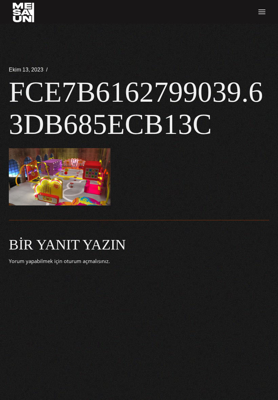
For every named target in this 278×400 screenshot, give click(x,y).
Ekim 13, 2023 (26, 70)
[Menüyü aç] (261, 11)
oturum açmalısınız (86, 261)
